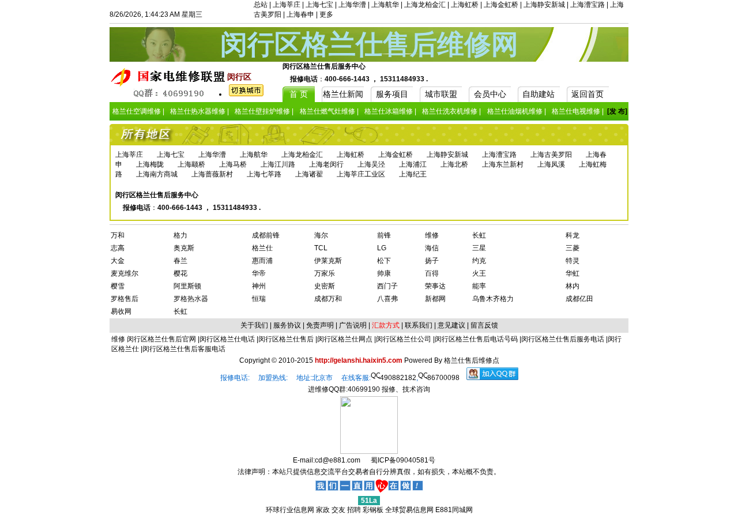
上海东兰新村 (503, 164)
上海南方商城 (157, 174)
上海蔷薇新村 (212, 174)
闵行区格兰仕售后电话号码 (476, 339)
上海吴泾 (371, 164)
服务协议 (287, 325)
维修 (119, 339)
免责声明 (320, 325)
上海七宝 (319, 5)
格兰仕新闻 (343, 94)
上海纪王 (413, 174)
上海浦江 (413, 164)
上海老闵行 (326, 164)
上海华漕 (352, 5)
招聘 (354, 510)
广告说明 (353, 325)
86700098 (443, 378)
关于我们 (254, 325)
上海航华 (385, 5)
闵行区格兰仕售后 (286, 339)
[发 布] (617, 111)
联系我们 (418, 325)
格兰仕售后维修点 (471, 360)
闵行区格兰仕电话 (227, 339)
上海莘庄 (286, 5)
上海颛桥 (191, 164)
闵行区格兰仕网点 (344, 339)
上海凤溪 (551, 164)
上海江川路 (278, 164)
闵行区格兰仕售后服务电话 (562, 339)
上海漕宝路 (587, 5)
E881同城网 (454, 510)
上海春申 (300, 14)
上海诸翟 (309, 174)
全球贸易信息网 (409, 510)
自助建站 (538, 94)
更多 (326, 14)
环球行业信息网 (290, 510)
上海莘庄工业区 (361, 174)
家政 (323, 510)
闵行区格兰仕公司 (403, 339)
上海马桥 (233, 164)
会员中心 (490, 94)
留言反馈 (484, 325)
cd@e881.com (337, 460)
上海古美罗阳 (551, 155)
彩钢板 (373, 510)
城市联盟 (441, 94)
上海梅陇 (150, 164)
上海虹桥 (465, 5)
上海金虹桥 (501, 5)
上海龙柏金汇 (425, 5)
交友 (338, 510)
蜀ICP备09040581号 (403, 460)
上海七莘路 (264, 174)
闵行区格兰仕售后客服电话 (183, 349)
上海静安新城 (544, 5)
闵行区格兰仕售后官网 (161, 339)
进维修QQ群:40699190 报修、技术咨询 (369, 389)
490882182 (398, 378)
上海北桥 (454, 164)
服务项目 (392, 94)
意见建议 (451, 325)
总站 (261, 5)
